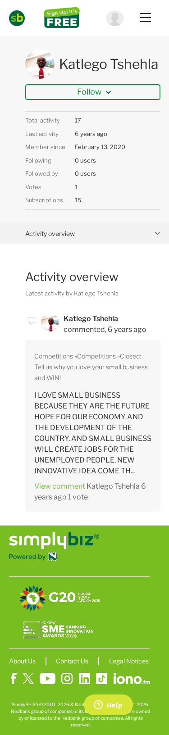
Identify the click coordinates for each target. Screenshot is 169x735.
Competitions (53, 356)
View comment (59, 486)
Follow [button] (89, 91)
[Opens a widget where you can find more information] (108, 705)
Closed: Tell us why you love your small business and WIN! (91, 366)
